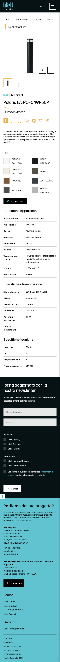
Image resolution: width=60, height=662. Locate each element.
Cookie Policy (8, 638)
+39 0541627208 (11, 547)
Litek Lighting (9, 601)
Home (6, 19)
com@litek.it (9, 551)
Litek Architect (21, 19)
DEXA (21, 658)
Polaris (50, 19)
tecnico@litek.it (10, 554)
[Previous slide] (42, 70)
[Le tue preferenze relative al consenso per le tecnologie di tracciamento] (2, 496)
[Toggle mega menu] (52, 6)
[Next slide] (50, 70)
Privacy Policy (8, 642)
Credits (6, 658)
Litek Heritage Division (13, 628)
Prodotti (37, 19)
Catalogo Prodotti (14, 609)
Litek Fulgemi (9, 614)
